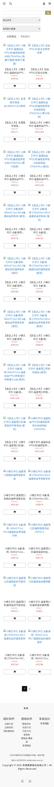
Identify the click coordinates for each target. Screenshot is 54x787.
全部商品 (11, 36)
